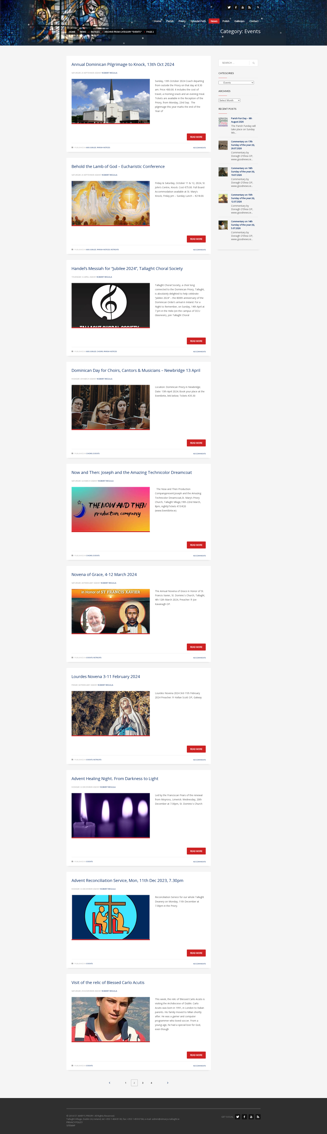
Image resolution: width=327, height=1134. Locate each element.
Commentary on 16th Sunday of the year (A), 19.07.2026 (243, 171)
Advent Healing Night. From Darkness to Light (115, 778)
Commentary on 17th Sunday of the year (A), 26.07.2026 (243, 145)
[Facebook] (235, 7)
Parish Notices (103, 147)
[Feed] (249, 7)
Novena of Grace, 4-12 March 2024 (104, 574)
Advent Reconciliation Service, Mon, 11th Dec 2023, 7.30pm (127, 880)
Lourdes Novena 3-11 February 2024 (106, 676)
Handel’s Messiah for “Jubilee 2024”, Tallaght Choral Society (127, 268)
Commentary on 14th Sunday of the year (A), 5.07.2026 (243, 225)
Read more (196, 136)
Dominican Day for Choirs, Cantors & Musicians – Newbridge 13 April (136, 370)
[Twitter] (229, 7)
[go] (253, 63)
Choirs (100, 351)
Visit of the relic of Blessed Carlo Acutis (108, 982)
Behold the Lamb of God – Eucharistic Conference (118, 166)
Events (96, 453)
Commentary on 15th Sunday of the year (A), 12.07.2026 (243, 198)
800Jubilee (91, 147)
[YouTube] (242, 7)
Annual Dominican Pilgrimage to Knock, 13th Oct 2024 (123, 64)
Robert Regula (109, 73)
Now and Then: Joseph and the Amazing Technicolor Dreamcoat (132, 472)
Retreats (115, 249)
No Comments (199, 148)
